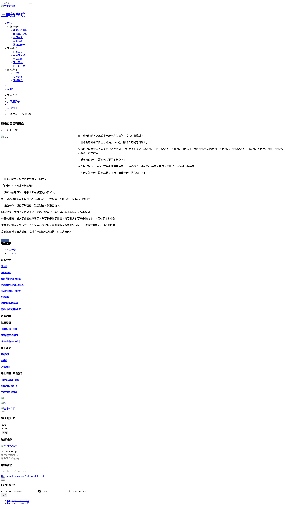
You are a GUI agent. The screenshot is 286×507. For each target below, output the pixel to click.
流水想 (4, 266)
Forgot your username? (18, 500)
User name (6, 491)
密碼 (40, 491)
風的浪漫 (5, 354)
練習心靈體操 (20, 30)
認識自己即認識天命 (10, 335)
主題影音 (18, 37)
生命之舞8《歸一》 (9, 386)
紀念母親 (5, 297)
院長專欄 (18, 52)
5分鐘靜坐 (5, 367)
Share (5, 240)
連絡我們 (18, 80)
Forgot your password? (18, 503)
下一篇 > (11, 253)
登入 (4, 495)
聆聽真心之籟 (20, 34)
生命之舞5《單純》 (9, 392)
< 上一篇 (11, 249)
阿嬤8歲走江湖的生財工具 (12, 285)
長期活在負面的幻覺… (11, 303)
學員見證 (18, 59)
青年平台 (18, 62)
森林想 (4, 360)
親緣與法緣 (6, 273)
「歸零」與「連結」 (10, 329)
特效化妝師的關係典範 (11, 309)
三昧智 (16, 73)
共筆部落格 (19, 55)
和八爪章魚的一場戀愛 (11, 291)
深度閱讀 (18, 41)
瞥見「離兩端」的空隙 (11, 279)
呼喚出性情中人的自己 (11, 341)
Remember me (79, 491)
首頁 (9, 23)
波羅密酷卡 (19, 44)
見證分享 (18, 77)
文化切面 (12, 108)
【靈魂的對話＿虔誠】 (11, 380)
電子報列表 (19, 66)
